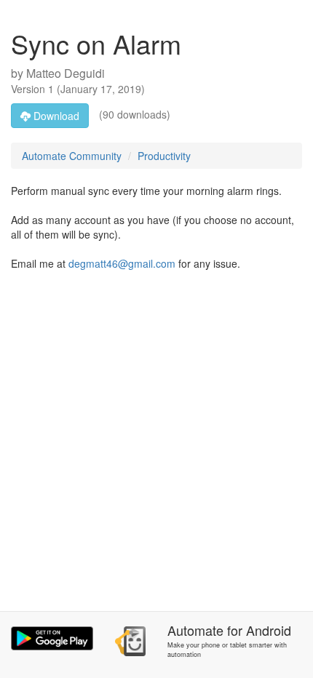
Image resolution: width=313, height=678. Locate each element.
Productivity (164, 155)
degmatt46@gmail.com (121, 263)
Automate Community (72, 155)
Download (55, 115)
